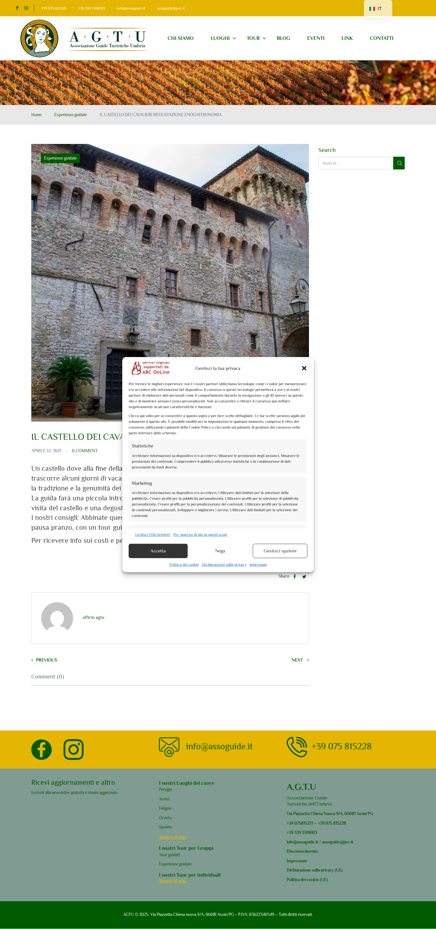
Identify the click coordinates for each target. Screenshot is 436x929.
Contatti (382, 38)
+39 (290, 823)
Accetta (158, 550)
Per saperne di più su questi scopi (200, 534)
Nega (220, 550)
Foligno (165, 808)
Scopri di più (172, 837)
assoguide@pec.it (171, 8)
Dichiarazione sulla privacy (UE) (315, 870)
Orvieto (165, 817)
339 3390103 (305, 832)
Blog (283, 38)
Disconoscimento (302, 851)
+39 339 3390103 (91, 8)
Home (36, 114)
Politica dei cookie (184, 564)
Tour (253, 38)
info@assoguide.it (131, 8)
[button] (304, 368)
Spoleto (165, 827)
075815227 (303, 823)
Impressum (258, 564)
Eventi (316, 38)
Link (347, 38)
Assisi (164, 799)
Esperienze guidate (70, 114)
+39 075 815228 (53, 8)
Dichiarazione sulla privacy (224, 564)
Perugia (165, 789)
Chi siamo (181, 38)
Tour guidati (169, 854)
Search (327, 150)
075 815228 (336, 823)
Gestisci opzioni (280, 550)
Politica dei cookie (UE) (307, 879)
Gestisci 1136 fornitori (152, 534)
